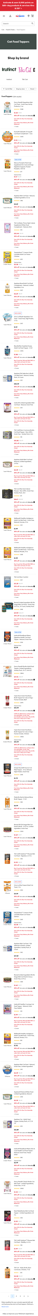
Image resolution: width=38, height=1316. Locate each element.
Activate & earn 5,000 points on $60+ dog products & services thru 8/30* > (18, 5)
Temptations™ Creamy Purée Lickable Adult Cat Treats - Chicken (23, 254)
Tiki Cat (25, 79)
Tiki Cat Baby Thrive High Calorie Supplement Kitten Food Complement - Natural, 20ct (24, 225)
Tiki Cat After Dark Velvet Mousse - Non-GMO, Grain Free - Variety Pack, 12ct (24, 491)
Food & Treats (10, 30)
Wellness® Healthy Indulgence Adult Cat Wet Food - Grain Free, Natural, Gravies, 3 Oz (24, 520)
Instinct (9, 79)
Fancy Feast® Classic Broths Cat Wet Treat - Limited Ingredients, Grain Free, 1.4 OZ (24, 1183)
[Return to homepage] (20, 16)
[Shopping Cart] (32, 16)
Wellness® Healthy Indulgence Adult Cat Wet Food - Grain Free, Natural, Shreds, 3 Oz (24, 1035)
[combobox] (18, 23)
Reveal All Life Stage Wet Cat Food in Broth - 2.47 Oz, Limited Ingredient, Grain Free (23, 826)
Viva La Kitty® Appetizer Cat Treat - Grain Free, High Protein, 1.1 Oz (24, 318)
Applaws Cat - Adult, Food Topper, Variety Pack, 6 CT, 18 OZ (23, 1121)
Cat (3, 30)
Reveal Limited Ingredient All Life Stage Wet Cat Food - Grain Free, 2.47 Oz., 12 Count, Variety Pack (24, 604)
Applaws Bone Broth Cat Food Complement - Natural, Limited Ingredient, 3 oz (24, 285)
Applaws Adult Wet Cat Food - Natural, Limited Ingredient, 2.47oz (23, 461)
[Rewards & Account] (10, 16)
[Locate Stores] (28, 16)
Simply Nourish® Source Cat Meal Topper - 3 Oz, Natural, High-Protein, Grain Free (23, 770)
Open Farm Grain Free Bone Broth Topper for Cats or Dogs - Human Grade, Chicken (23, 732)
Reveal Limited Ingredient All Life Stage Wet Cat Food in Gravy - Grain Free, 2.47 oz (24, 977)
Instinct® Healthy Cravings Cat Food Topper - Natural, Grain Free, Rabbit (24, 1006)
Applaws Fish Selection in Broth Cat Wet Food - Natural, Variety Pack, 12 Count (24, 375)
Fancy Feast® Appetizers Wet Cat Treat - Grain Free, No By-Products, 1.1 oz (23, 104)
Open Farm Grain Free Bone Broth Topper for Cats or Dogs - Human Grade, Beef (23, 698)
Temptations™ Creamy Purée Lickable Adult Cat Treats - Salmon (23, 914)
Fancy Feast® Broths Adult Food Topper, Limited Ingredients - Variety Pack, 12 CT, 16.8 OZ (24, 668)
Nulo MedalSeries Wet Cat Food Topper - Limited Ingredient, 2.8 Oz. (24, 1213)
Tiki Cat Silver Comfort (21, 577)
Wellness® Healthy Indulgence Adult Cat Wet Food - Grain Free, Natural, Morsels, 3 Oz (24, 549)
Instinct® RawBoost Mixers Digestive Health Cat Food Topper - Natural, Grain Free (23, 637)
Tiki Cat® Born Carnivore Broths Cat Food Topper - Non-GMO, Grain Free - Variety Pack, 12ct (24, 432)
